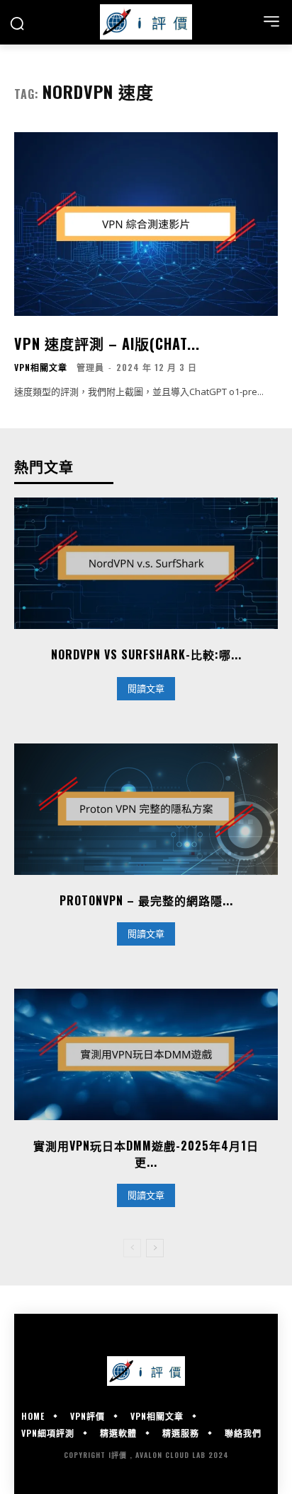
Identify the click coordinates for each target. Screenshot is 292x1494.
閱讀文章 (146, 688)
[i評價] (146, 22)
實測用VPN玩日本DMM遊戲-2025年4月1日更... (146, 1153)
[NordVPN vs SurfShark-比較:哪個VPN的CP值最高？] (146, 563)
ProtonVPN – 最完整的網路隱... (146, 900)
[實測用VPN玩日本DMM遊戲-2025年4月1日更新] (146, 1054)
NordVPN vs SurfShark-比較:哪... (146, 654)
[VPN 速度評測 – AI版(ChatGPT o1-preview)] (146, 224)
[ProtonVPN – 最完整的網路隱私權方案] (146, 809)
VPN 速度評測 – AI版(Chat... (107, 343)
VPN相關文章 (40, 367)
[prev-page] (132, 1248)
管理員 (90, 367)
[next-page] (155, 1248)
